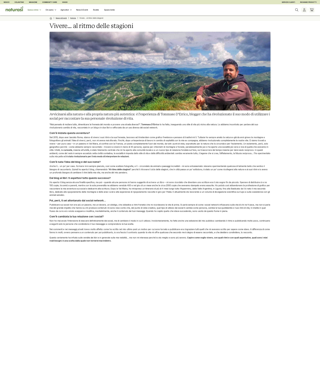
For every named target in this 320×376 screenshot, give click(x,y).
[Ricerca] (297, 10)
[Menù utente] (304, 10)
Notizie (73, 18)
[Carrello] (311, 10)
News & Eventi (61, 18)
